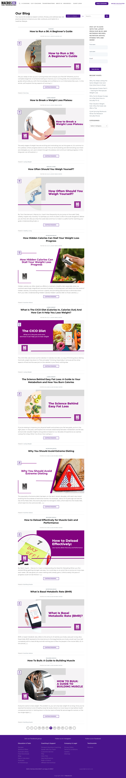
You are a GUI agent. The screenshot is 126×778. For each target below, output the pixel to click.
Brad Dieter (58, 105)
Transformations (48, 3)
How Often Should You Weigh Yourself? (51, 169)
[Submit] (107, 16)
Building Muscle (51, 517)
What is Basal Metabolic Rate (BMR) (51, 591)
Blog (19, 756)
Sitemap (67, 754)
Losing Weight (51, 97)
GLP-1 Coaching (36, 3)
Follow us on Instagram (63, 738)
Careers (66, 752)
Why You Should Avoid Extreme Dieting (51, 451)
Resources (67, 3)
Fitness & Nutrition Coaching (51, 747)
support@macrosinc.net (86, 769)
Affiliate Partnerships (48, 762)
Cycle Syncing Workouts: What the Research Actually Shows (97, 114)
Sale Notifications (47, 758)
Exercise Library (23, 752)
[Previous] (27, 728)
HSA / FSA (44, 756)
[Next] (74, 728)
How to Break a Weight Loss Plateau (51, 100)
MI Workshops (23, 762)
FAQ (42, 754)
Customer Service (47, 752)
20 (58, 728)
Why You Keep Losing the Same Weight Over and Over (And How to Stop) (98, 83)
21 (62, 728)
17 (47, 728)
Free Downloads (23, 754)
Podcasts (21, 760)
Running (51, 29)
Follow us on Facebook (93, 738)
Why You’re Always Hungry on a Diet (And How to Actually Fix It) (98, 98)
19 (54, 728)
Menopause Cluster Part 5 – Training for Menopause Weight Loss (98, 91)
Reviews (90, 747)
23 (70, 728)
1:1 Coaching (25, 3)
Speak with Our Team (48, 749)
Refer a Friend (46, 760)
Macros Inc (58, 36)
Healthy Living (51, 166)
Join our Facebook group (33, 738)
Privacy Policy (69, 747)
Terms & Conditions (71, 749)
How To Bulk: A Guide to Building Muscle (51, 660)
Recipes (20, 747)
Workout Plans (23, 749)
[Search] (19, 3)
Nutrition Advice (51, 235)
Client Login (77, 3)
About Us (59, 3)
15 (39, 728)
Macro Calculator (23, 758)
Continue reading (51, 87)
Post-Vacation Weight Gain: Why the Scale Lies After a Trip (97, 106)
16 (43, 728)
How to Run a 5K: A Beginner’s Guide (51, 31)
